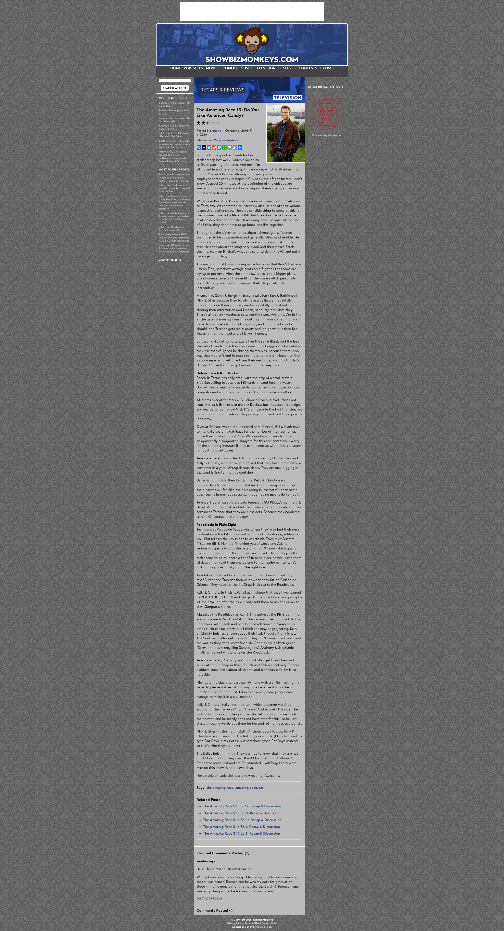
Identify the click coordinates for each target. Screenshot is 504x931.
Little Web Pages (262, 926)
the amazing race (220, 787)
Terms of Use (252, 923)
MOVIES (213, 68)
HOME (175, 68)
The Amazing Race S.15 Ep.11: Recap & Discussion (242, 813)
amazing (241, 787)
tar (261, 787)
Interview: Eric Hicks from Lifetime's (174, 135)
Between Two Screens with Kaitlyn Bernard (174, 127)
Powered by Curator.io (326, 135)
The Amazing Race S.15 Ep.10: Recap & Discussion (242, 820)
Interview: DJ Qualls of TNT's (172, 228)
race (253, 787)
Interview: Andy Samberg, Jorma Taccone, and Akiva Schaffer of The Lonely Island (174, 217)
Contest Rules (269, 923)
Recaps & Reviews (226, 140)
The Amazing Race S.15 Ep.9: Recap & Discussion (241, 827)
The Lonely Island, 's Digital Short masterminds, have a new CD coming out (174, 237)
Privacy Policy (235, 923)
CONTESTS (308, 68)
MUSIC (246, 68)
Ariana (216, 130)
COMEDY (230, 68)
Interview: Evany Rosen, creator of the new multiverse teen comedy (173, 156)
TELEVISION (265, 68)
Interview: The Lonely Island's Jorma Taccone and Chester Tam (174, 188)
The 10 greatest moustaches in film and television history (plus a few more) (175, 177)
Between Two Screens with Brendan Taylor (174, 119)
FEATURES (287, 68)
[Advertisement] (252, 11)
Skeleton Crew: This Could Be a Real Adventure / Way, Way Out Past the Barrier (175, 144)
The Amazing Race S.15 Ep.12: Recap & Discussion (242, 806)
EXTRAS (327, 68)
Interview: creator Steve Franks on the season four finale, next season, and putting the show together (174, 202)
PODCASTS (193, 68)
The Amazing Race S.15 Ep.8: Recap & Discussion (241, 833)
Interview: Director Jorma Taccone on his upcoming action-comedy (174, 248)
